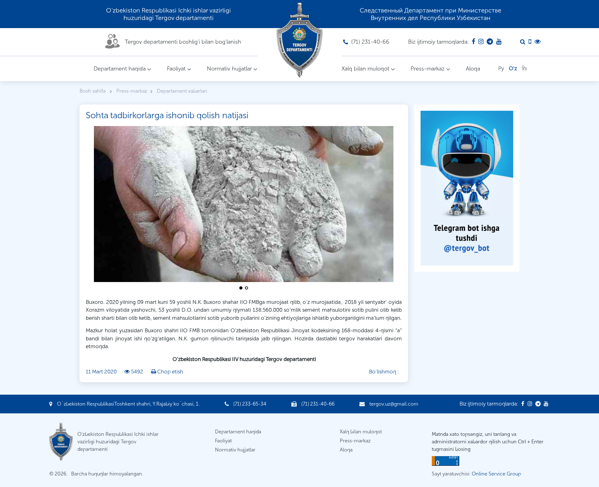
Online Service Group (496, 474)
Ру (501, 68)
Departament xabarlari (182, 91)
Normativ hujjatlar (229, 68)
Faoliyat (176, 68)
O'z (513, 68)
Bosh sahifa (93, 91)
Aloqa (473, 68)
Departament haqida (120, 68)
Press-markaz (428, 68)
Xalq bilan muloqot (365, 68)
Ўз (524, 68)
